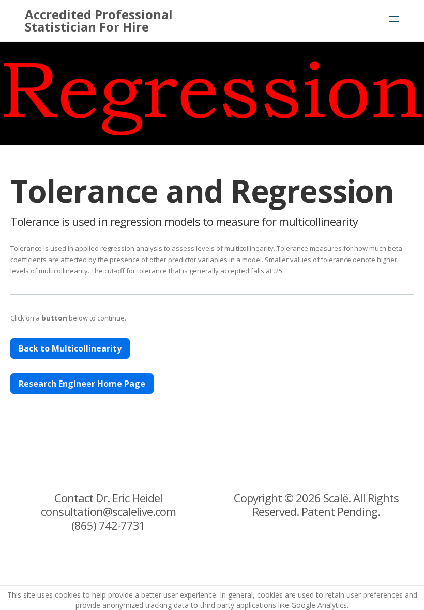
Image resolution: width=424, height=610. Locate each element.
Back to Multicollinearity (70, 348)
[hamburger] (394, 18)
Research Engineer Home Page (82, 383)
